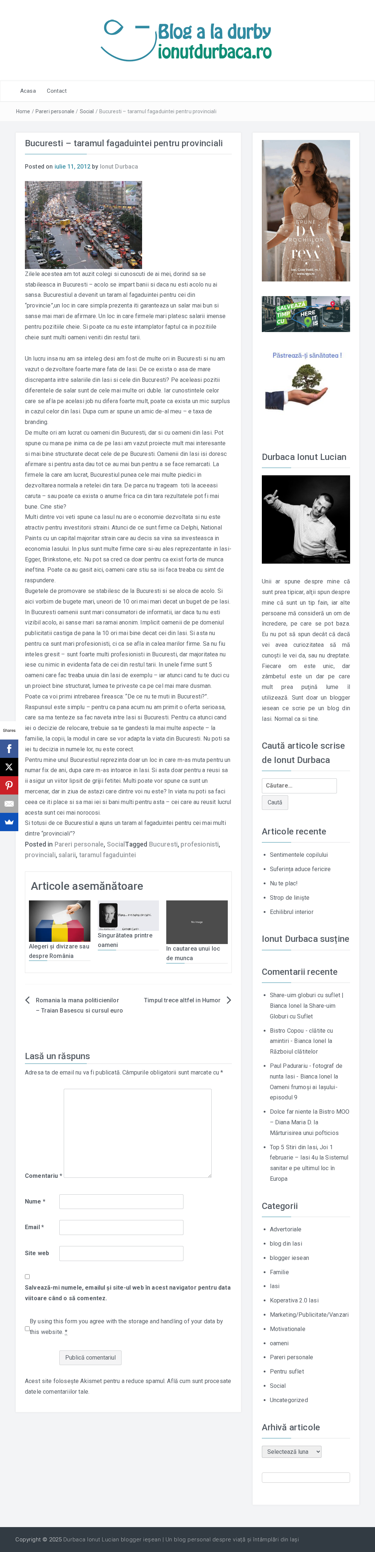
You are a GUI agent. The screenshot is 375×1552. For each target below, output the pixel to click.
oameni (279, 1343)
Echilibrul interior (291, 911)
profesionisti (200, 844)
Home (23, 111)
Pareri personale (55, 111)
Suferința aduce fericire (300, 869)
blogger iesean (289, 1257)
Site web (37, 1253)
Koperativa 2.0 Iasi (294, 1300)
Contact (57, 91)
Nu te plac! (284, 883)
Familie (279, 1272)
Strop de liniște (290, 897)
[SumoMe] (9, 822)
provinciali (40, 855)
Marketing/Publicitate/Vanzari (309, 1314)
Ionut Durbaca (119, 166)
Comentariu (43, 1175)
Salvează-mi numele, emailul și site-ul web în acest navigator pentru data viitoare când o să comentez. (128, 1293)
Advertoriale (286, 1229)
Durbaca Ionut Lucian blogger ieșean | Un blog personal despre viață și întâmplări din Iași (181, 1539)
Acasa (28, 91)
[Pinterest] (9, 785)
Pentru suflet (287, 1371)
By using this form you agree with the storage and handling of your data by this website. (126, 1326)
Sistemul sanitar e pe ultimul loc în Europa (309, 1168)
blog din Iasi (286, 1243)
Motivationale (287, 1329)
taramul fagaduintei (107, 855)
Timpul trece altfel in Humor (182, 1000)
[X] (9, 767)
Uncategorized (289, 1400)
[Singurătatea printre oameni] (128, 915)
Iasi (275, 1286)
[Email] (9, 804)
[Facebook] (9, 749)
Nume (35, 1201)
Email (34, 1227)
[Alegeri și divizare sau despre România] (59, 920)
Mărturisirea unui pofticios (304, 1132)
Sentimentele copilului (299, 854)
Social (87, 111)
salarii (67, 855)
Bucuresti (163, 844)
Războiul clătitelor (294, 1051)
